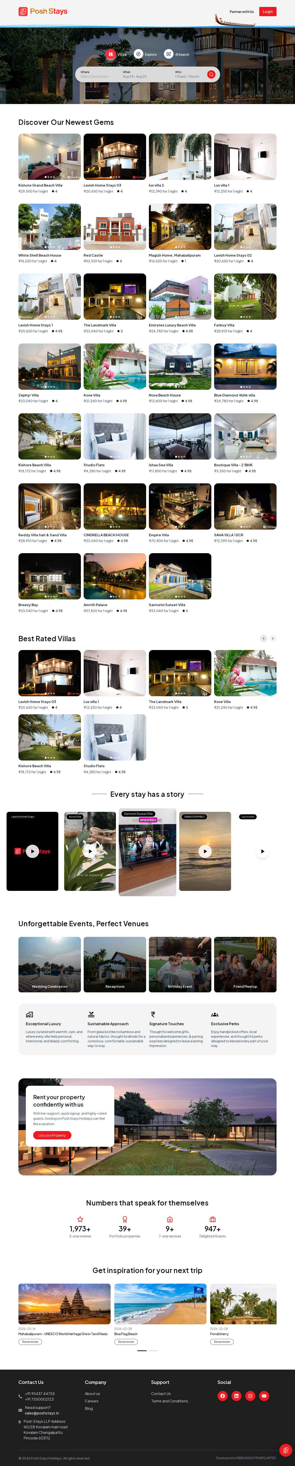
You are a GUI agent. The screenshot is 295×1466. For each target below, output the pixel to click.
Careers (91, 1401)
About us (92, 1393)
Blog (89, 1408)
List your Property (52, 1135)
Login (268, 11)
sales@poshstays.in (42, 1413)
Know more (30, 1341)
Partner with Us (242, 11)
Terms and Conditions (169, 1401)
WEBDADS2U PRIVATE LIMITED (256, 1458)
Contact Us (161, 1393)
